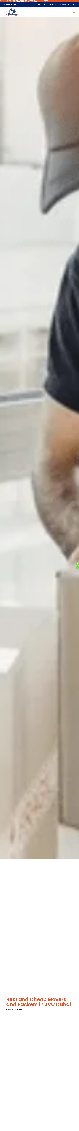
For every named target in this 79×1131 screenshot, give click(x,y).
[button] (74, 12)
